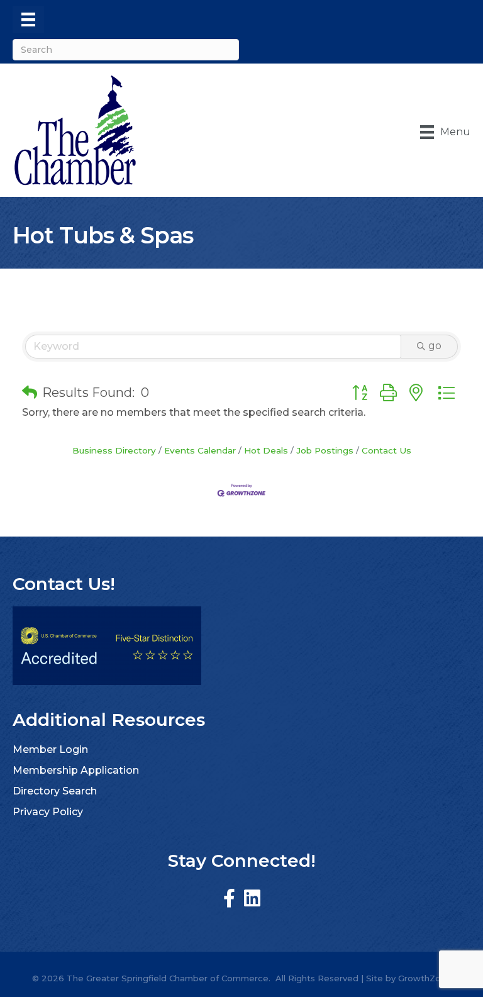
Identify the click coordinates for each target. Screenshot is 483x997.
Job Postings (324, 450)
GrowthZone (425, 978)
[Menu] (28, 19)
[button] (29, 392)
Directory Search (55, 791)
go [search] (434, 346)
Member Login (50, 749)
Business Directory (114, 450)
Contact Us (386, 450)
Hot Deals (266, 450)
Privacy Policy (48, 812)
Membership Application (76, 770)
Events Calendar (200, 450)
